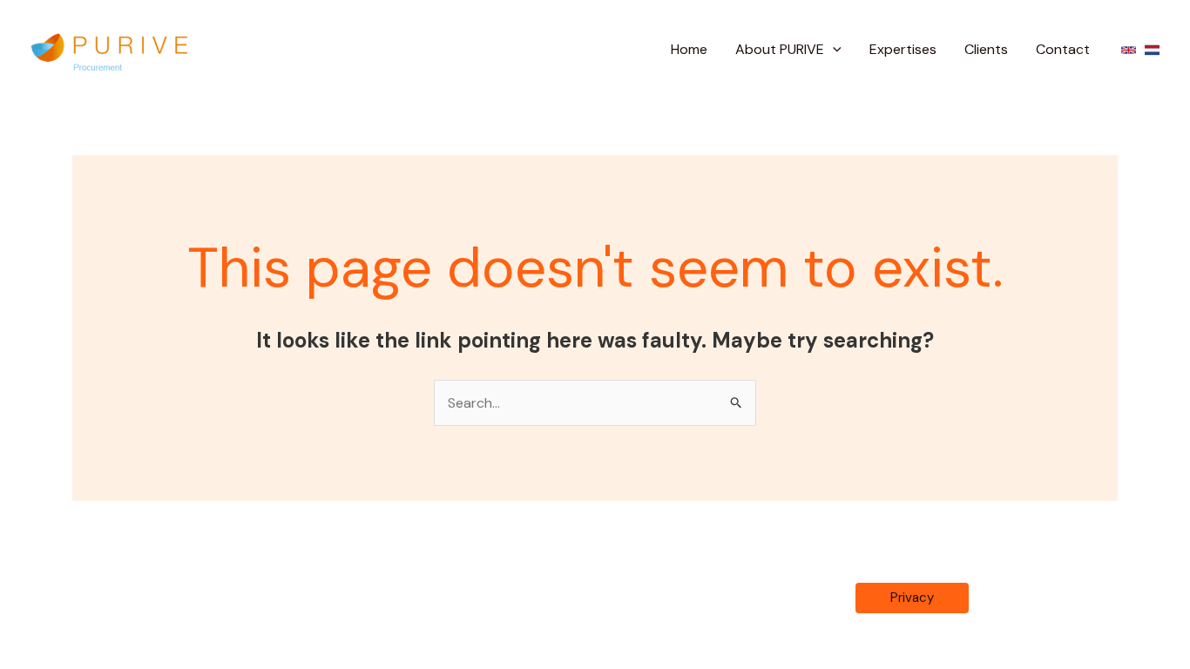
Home (689, 49)
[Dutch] (1152, 50)
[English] (1128, 50)
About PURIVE (779, 49)
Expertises (902, 49)
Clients (986, 49)
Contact (1063, 49)
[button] (833, 49)
